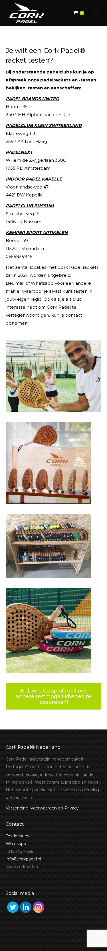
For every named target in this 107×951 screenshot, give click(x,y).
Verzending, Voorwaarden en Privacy (42, 808)
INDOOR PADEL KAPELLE (34, 179)
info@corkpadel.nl (23, 859)
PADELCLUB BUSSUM (30, 205)
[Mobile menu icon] (95, 13)
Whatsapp (42, 283)
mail (19, 283)
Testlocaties (17, 836)
